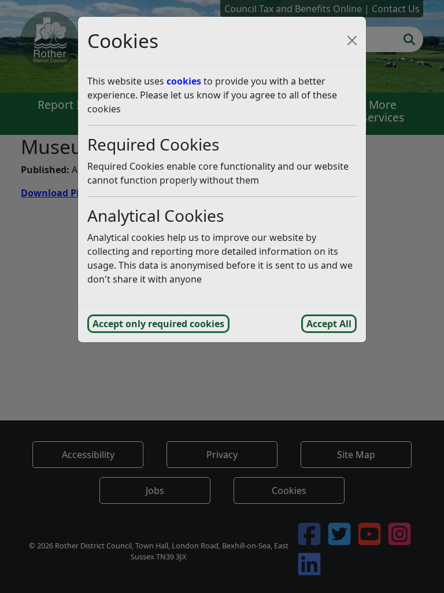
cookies (183, 81)
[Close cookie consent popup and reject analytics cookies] (352, 40)
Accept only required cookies (158, 323)
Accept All (329, 323)
